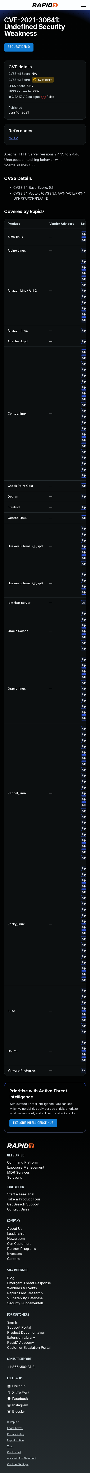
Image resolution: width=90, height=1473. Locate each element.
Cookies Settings (17, 1464)
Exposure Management (25, 1167)
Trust (10, 1446)
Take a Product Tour (23, 1199)
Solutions (14, 1177)
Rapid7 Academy (20, 1342)
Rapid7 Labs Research (25, 1293)
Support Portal (19, 1327)
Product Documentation (26, 1332)
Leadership (15, 1233)
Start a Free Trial (20, 1194)
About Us (14, 1228)
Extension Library (21, 1337)
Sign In (12, 1322)
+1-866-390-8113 (21, 1367)
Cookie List (14, 1452)
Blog (10, 1278)
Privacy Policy (15, 1434)
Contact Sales (18, 1209)
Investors (14, 1254)
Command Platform (22, 1162)
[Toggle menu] (83, 5)
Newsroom (16, 1238)
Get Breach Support (23, 1204)
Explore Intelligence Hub (33, 1123)
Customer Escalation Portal (28, 1347)
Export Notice (15, 1440)
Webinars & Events (22, 1288)
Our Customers (19, 1244)
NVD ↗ (13, 138)
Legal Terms (15, 1428)
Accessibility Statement (21, 1458)
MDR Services (18, 1172)
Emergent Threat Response (29, 1283)
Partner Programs (21, 1249)
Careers (13, 1259)
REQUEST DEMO (19, 47)
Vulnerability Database (25, 1298)
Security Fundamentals (25, 1303)
